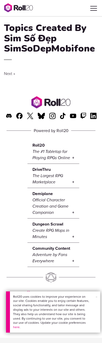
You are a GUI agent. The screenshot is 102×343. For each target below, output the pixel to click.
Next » (9, 74)
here (16, 327)
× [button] (96, 297)
